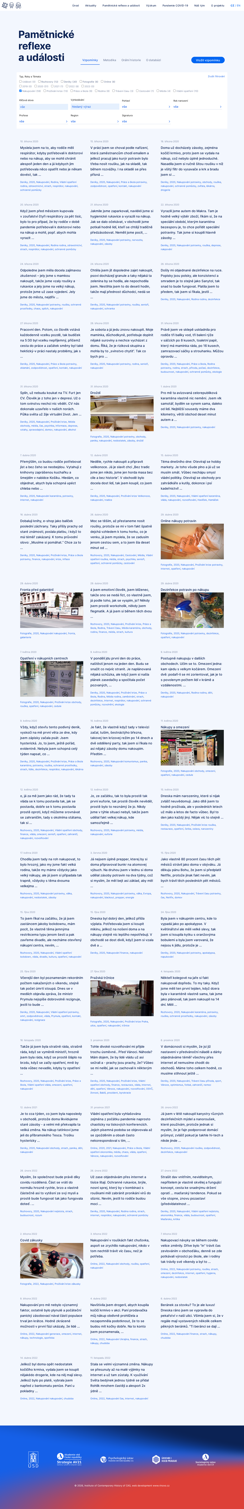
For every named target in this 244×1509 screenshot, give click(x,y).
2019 (27, 86)
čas (41, 425)
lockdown (25, 956)
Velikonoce (144, 495)
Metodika (109, 60)
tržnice (126, 1025)
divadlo (43, 956)
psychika (49, 425)
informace (61, 425)
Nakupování (31, 91)
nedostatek (119, 440)
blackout (109, 897)
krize (58, 559)
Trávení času (124, 91)
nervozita (137, 239)
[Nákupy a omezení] (192, 764)
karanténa (55, 495)
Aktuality (90, 5)
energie (130, 897)
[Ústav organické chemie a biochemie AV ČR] (164, 1471)
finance (36, 559)
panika (94, 440)
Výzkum (151, 5)
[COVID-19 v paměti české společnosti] (11, 6)
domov (49, 429)
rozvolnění (107, 704)
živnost (94, 1092)
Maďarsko (166, 1219)
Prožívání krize (57, 91)
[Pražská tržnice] (121, 1015)
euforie (108, 834)
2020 (43, 86)
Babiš (103, 1092)
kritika (176, 1219)
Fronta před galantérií (36, 590)
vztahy (24, 429)
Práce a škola (83, 91)
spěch (45, 308)
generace (55, 1333)
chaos (37, 308)
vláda (163, 499)
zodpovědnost (98, 186)
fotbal (188, 1084)
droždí (139, 440)
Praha (145, 1021)
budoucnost (167, 371)
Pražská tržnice (102, 978)
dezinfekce (214, 299)
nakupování (71, 186)
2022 (74, 86)
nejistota (59, 1211)
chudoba (104, 1343)
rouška (217, 182)
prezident (112, 1092)
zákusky (75, 1283)
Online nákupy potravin (178, 521)
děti (210, 692)
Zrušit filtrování (216, 76)
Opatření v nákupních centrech (44, 658)
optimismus (176, 1084)
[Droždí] (121, 430)
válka (69, 893)
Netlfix (169, 897)
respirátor (58, 186)
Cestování (146, 91)
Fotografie (90, 81)
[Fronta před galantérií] (51, 627)
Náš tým (199, 5)
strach (47, 186)
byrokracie (125, 1092)
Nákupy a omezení (175, 727)
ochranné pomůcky (30, 189)
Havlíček (202, 499)
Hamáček (213, 499)
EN (238, 5)
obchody (207, 182)
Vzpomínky (90, 60)
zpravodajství (36, 429)
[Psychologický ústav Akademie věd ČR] (117, 1471)
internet (24, 499)
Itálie (31, 769)
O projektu (217, 5)
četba (188, 828)
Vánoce (111, 1088)
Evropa (147, 893)
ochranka (109, 308)
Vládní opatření (187, 91)
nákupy (24, 1337)
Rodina (104, 91)
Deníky (70, 81)
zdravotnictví (36, 186)
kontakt (123, 186)
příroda (193, 367)
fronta (71, 633)
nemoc (207, 1084)
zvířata (201, 186)
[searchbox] (43, 106)
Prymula (55, 1016)
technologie (36, 1337)
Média (165, 91)
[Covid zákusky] (51, 1277)
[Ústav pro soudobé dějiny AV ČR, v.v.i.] (33, 1471)
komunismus (131, 761)
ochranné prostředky (65, 765)
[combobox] (43, 107)
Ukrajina (124, 1339)
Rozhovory (49, 81)
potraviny (141, 182)
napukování (167, 956)
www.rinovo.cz (161, 1485)
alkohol (72, 429)
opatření (112, 186)
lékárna (210, 186)
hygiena (210, 1273)
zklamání (25, 367)
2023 (89, 86)
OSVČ (149, 1088)
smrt (22, 1016)
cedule (57, 706)
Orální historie (131, 60)
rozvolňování (189, 499)
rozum (38, 1215)
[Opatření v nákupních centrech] (51, 695)
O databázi (153, 60)
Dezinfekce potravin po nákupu (185, 590)
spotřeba (49, 1337)
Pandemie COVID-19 (175, 5)
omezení (210, 770)
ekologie (217, 371)
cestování (129, 563)
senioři (144, 304)
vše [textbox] (124, 106)
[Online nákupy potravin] (192, 558)
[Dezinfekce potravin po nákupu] (192, 627)
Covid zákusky (31, 1240)
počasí (202, 367)
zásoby (108, 243)
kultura (129, 631)
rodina (23, 186)
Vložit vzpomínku (208, 60)
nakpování (166, 249)
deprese (216, 245)
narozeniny (207, 828)
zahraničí (72, 834)
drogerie (165, 189)
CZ (232, 5)
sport (218, 1080)
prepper (119, 897)
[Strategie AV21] (69, 1471)
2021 (58, 86)
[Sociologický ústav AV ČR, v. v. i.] (205, 1471)
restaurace (167, 828)
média (34, 425)
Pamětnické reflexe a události (121, 5)
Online (109, 81)
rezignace (39, 1019)
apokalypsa (208, 952)
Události (29, 81)
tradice (108, 499)
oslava (196, 828)
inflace (66, 559)
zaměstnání (128, 696)
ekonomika (106, 1152)
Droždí (95, 393)
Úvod (75, 5)
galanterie (25, 637)
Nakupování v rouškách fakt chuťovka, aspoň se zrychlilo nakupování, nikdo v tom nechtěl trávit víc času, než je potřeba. (120, 1248)
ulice (93, 1025)
